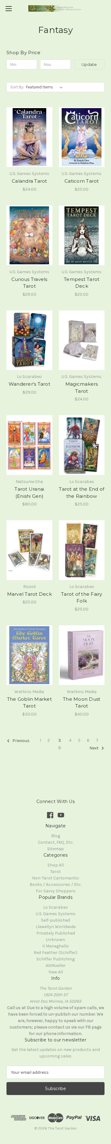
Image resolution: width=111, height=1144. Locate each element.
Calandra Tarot (29, 181)
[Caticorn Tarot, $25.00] (82, 137)
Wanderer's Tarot (29, 384)
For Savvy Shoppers (56, 891)
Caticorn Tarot (81, 181)
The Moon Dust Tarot (81, 702)
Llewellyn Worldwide (56, 926)
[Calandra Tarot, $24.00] (29, 137)
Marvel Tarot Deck (29, 594)
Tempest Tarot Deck (81, 282)
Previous (20, 740)
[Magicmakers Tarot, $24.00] (82, 340)
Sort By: (17, 87)
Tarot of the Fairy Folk (81, 597)
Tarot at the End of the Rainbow (81, 492)
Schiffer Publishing (55, 959)
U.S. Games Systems (56, 913)
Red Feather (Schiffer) (55, 952)
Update (89, 64)
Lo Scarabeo (55, 907)
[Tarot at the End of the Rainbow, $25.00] (82, 445)
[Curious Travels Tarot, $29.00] (29, 235)
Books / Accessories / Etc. (55, 884)
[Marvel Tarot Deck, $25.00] (29, 550)
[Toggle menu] (8, 8)
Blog (55, 835)
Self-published (55, 920)
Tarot (55, 871)
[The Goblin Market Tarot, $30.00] (29, 655)
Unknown (55, 939)
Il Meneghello (55, 946)
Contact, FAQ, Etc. (55, 842)
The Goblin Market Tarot (29, 702)
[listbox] (45, 87)
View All (55, 972)
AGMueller (56, 965)
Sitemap (55, 848)
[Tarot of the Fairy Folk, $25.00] (82, 550)
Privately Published (55, 933)
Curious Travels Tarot (29, 282)
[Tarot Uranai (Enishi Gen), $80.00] (29, 445)
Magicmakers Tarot (81, 387)
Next (94, 748)
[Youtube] (61, 815)
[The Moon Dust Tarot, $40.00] (82, 655)
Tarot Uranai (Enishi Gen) (29, 492)
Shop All (55, 865)
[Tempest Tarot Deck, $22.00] (82, 235)
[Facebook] (50, 815)
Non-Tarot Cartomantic (55, 878)
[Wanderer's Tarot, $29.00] (29, 340)
